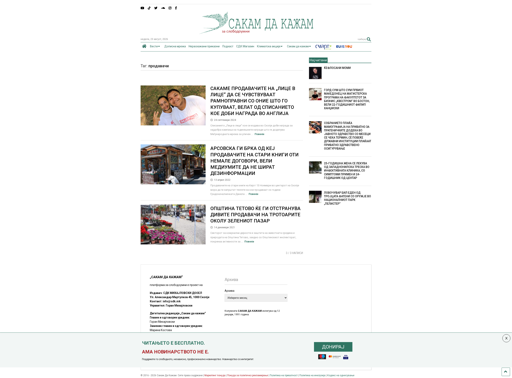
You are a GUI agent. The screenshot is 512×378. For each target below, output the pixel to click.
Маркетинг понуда (215, 375)
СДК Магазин (245, 46)
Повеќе (259, 134)
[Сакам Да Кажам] (256, 33)
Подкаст (227, 46)
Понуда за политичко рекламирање (247, 375)
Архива (229, 290)
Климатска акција (268, 46)
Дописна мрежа (175, 46)
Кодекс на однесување (340, 375)
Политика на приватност (284, 375)
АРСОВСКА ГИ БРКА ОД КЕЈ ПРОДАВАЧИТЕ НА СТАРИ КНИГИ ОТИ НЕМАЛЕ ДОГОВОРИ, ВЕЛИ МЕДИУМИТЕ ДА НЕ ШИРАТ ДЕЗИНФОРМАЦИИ (254, 161)
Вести (154, 46)
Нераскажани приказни (204, 46)
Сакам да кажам (298, 46)
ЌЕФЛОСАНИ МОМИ (337, 67)
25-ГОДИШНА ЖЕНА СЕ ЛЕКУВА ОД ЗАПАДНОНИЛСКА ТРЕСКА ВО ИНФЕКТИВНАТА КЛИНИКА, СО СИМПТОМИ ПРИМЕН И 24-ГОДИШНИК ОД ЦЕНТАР (346, 171)
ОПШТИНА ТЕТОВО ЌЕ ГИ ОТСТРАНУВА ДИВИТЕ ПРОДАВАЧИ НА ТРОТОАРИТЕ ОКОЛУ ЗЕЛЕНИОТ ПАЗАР (255, 215)
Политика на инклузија (312, 375)
